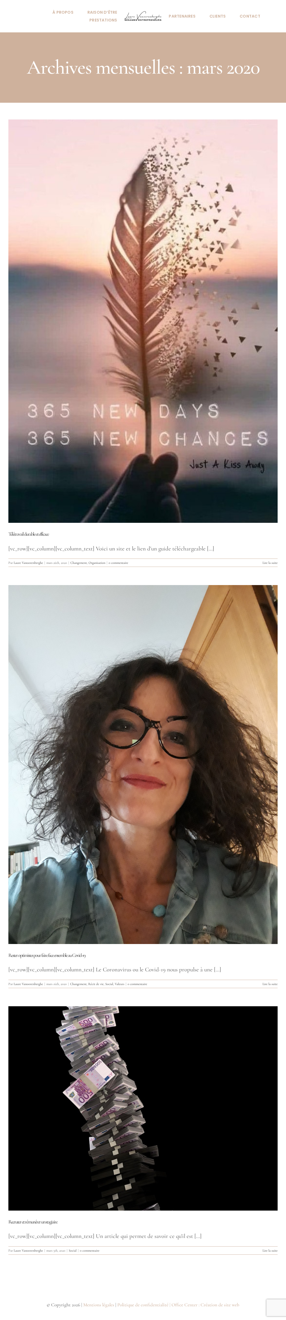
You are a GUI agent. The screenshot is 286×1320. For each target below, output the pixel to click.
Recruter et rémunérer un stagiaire (32, 1222)
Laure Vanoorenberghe (28, 563)
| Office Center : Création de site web (204, 1305)
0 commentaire (118, 563)
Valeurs (119, 984)
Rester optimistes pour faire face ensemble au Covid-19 (46, 955)
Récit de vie (96, 984)
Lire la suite (270, 563)
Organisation (97, 563)
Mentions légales (98, 1305)
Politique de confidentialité (142, 1305)
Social (109, 984)
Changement (78, 563)
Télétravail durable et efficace (28, 534)
